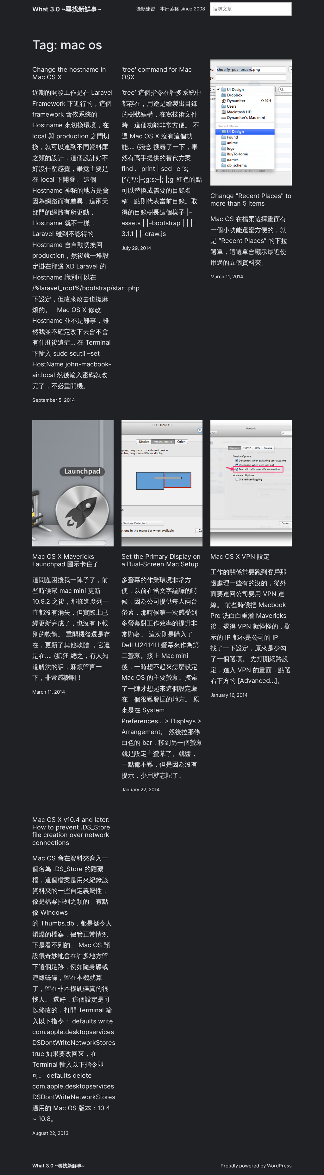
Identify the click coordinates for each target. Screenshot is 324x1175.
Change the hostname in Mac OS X (69, 73)
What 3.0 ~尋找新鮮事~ (66, 9)
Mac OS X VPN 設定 (240, 556)
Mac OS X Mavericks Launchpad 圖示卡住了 (65, 560)
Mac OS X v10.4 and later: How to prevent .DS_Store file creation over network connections (71, 831)
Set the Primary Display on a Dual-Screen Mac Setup (161, 560)
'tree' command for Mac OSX (157, 73)
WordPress (279, 1166)
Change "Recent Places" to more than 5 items (250, 199)
